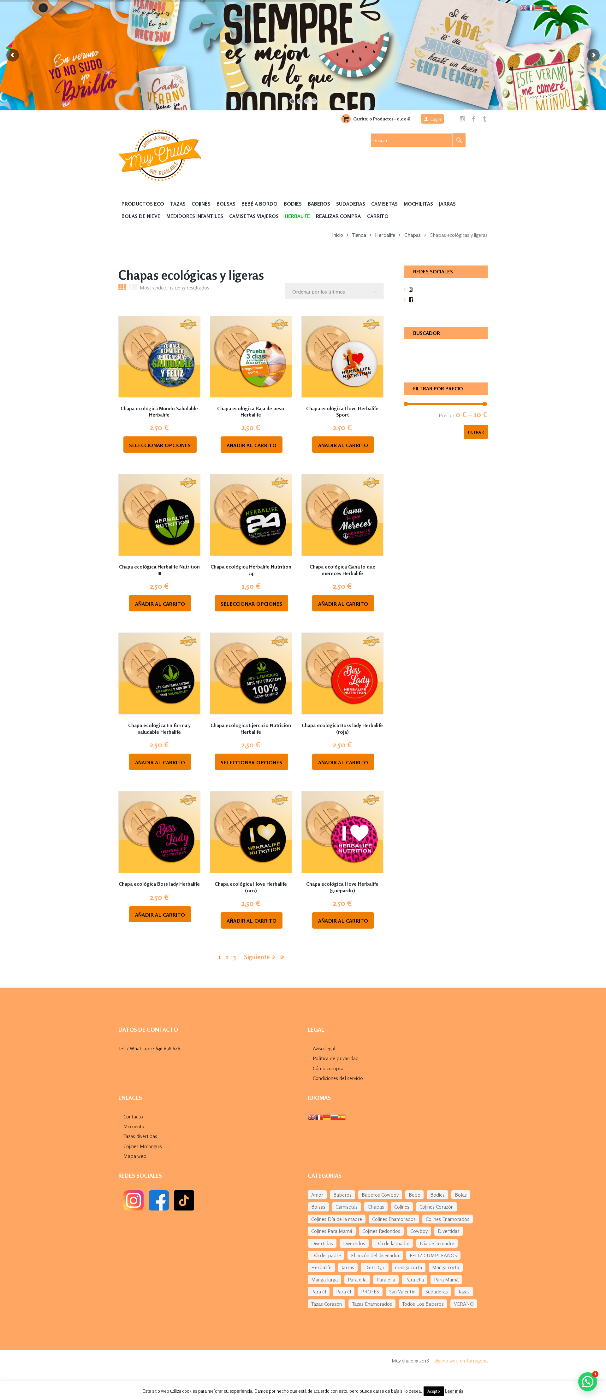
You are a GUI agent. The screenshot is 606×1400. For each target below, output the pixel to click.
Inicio (337, 235)
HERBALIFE (297, 216)
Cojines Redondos (381, 1231)
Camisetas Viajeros (254, 216)
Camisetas (384, 204)
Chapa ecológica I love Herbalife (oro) (251, 887)
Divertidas (449, 1231)
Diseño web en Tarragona (460, 1360)
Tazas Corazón (326, 1304)
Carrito (378, 216)
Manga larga (324, 1279)
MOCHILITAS (418, 204)
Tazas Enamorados (372, 1304)
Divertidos (354, 1243)
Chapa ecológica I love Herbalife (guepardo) (342, 887)
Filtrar (476, 432)
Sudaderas (350, 204)
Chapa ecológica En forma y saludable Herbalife (159, 728)
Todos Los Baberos (423, 1304)
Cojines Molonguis (142, 1146)
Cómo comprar (329, 1068)
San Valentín (402, 1291)
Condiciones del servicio (338, 1078)
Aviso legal (324, 1048)
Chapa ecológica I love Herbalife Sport (342, 411)
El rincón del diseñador (375, 1255)
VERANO (464, 1304)
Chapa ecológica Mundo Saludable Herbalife (159, 411)
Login (436, 119)
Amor (317, 1195)
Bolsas (226, 204)
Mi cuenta (133, 1126)
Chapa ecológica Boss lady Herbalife (159, 884)
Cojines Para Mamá (331, 1231)
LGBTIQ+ (374, 1267)
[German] (326, 1116)
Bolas (461, 1195)
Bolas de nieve (141, 216)
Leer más (454, 1391)
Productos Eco (143, 204)
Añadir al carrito (252, 445)
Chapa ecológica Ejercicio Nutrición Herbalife (251, 728)
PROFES (370, 1291)
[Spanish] (342, 1116)
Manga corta (445, 1267)
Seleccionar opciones (160, 445)
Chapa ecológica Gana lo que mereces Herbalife (342, 569)
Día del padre (326, 1255)
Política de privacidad (336, 1058)
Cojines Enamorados (394, 1219)
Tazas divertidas (140, 1136)
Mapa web (134, 1156)
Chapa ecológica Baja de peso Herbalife (250, 411)
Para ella (357, 1279)
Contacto (133, 1116)
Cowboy (419, 1231)
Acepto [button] (433, 1391)
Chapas (412, 235)
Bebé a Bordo (259, 204)
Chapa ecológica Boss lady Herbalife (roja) (342, 728)
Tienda (359, 235)
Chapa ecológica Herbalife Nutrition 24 (251, 569)
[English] (311, 1116)
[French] (319, 1116)
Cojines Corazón (436, 1207)
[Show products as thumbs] (122, 287)
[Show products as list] (133, 287)
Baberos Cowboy (380, 1195)
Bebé (414, 1195)
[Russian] (334, 1116)
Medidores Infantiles (194, 216)
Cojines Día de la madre (336, 1219)
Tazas (178, 204)
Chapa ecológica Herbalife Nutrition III (159, 569)
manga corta (408, 1267)
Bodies (293, 204)
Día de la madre (392, 1243)
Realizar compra (338, 216)
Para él (318, 1291)
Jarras (447, 204)
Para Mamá (446, 1279)
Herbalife (385, 235)
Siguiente (257, 957)
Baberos (319, 204)
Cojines (201, 204)
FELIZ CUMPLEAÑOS (433, 1255)
